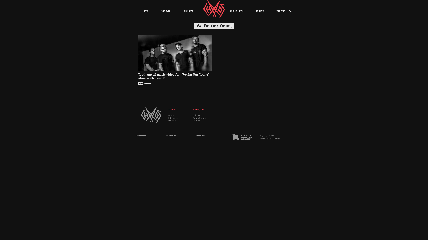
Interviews (173, 118)
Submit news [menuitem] (237, 11)
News (171, 115)
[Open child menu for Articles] (172, 11)
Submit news (199, 118)
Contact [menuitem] (280, 11)
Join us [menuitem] (260, 11)
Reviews (172, 121)
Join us (196, 115)
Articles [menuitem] (165, 11)
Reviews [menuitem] (188, 11)
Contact (197, 121)
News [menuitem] (145, 11)
